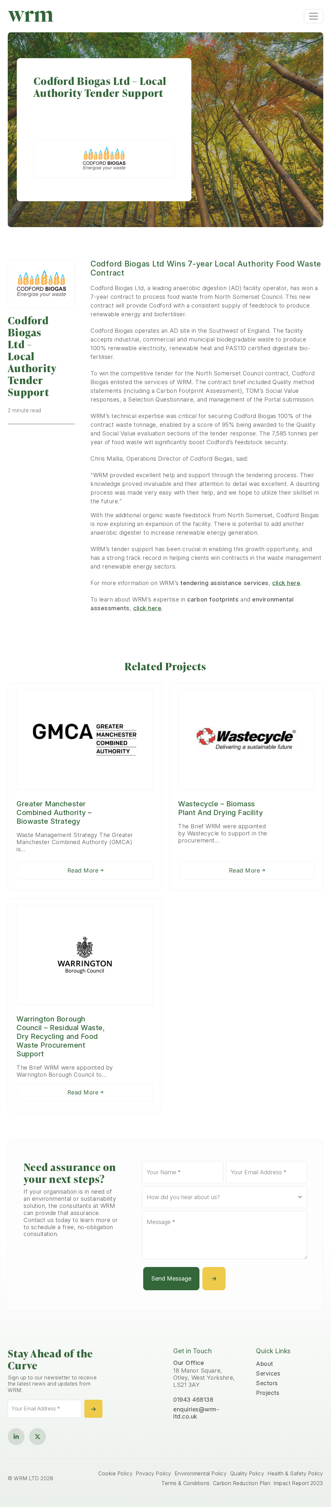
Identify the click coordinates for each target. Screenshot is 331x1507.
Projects (267, 1392)
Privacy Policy (153, 1473)
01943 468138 (193, 1399)
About (264, 1363)
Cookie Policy (115, 1473)
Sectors (267, 1383)
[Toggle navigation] (313, 16)
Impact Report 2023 (298, 1483)
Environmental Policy (201, 1473)
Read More (83, 870)
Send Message (171, 1278)
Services (268, 1373)
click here (286, 583)
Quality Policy (247, 1473)
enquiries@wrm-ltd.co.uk (196, 1413)
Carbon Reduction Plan (241, 1483)
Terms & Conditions (185, 1483)
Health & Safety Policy (295, 1473)
